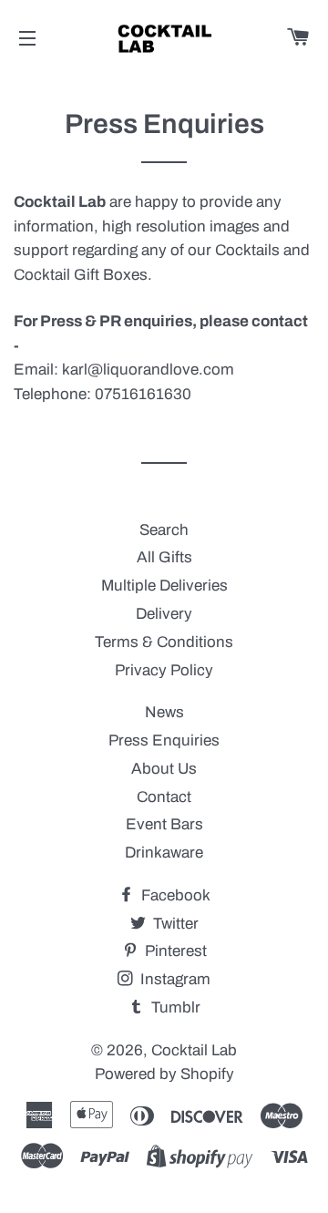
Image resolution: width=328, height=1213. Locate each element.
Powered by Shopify (164, 1074)
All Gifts (164, 557)
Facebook (174, 895)
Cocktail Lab (194, 1050)
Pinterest (174, 951)
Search (164, 530)
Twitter (174, 923)
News (164, 712)
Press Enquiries (164, 740)
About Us (164, 768)
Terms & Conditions (164, 642)
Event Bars (164, 824)
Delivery (164, 613)
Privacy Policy (164, 670)
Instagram (173, 979)
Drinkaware (164, 852)
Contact (164, 797)
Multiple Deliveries (164, 585)
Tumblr (174, 1007)
